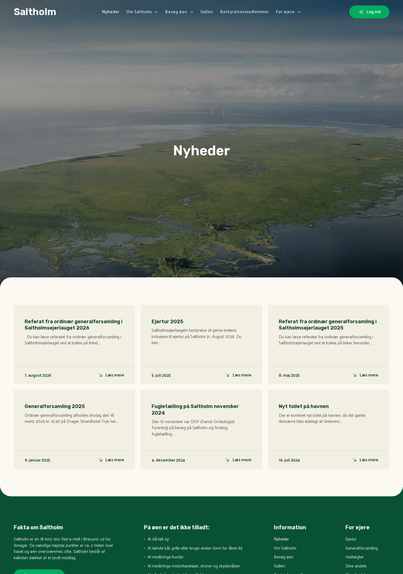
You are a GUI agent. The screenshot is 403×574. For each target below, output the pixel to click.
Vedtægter (354, 557)
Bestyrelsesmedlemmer (244, 12)
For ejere (285, 12)
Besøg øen (176, 12)
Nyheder (111, 12)
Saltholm (35, 12)
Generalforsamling (361, 548)
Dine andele (356, 566)
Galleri (206, 12)
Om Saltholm (139, 12)
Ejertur (351, 539)
